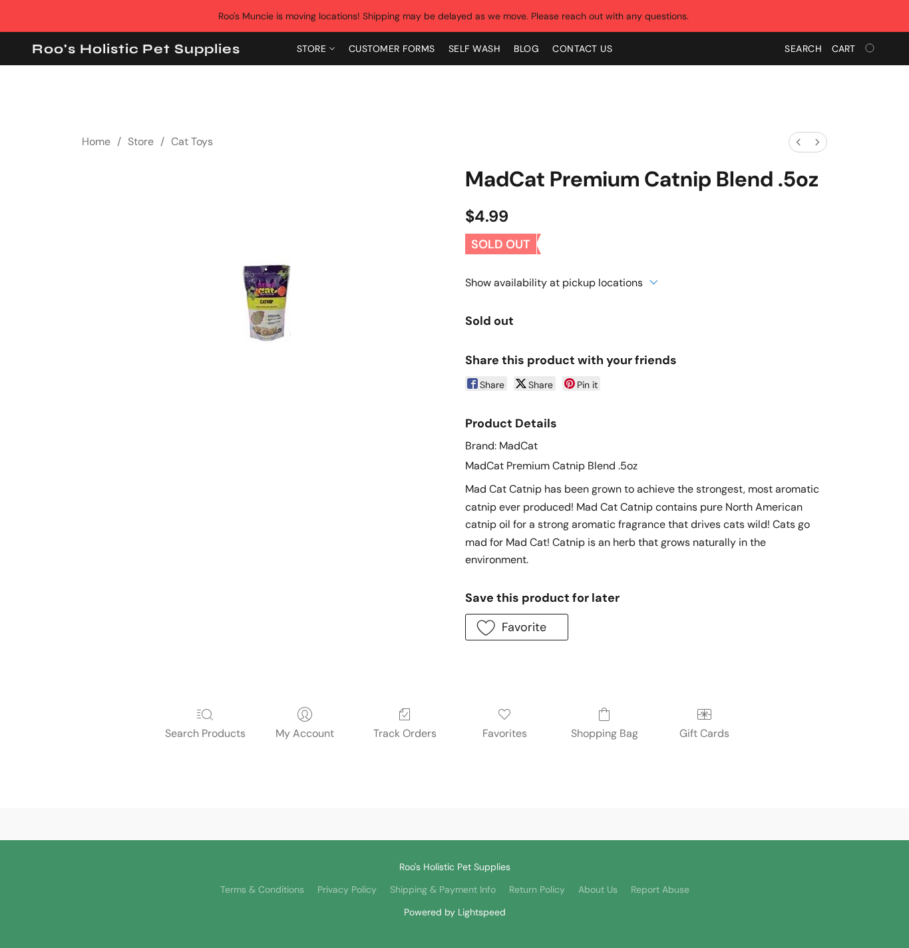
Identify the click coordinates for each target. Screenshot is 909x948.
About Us (598, 889)
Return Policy (537, 889)
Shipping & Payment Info (443, 889)
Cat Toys (192, 141)
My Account (304, 733)
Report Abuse (660, 889)
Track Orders (405, 733)
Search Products (205, 733)
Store (313, 49)
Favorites (504, 733)
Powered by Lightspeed (455, 912)
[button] (136, 49)
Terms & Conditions (262, 889)
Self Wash (475, 49)
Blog (526, 49)
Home (96, 141)
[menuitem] (798, 142)
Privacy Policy (347, 889)
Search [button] (803, 49)
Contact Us (582, 49)
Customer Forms (392, 49)
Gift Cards (704, 733)
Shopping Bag (604, 733)
